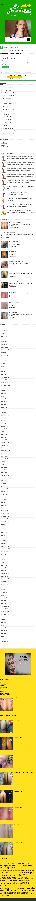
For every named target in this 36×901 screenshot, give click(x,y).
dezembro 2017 (5, 611)
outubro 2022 (5, 453)
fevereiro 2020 (5, 540)
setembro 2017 (5, 619)
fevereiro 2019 (5, 573)
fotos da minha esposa (14, 880)
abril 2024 (3, 404)
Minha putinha (3, 890)
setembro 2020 (5, 521)
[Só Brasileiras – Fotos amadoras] (18, 10)
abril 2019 (3, 568)
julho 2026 (4, 330)
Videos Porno (4, 143)
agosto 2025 (4, 360)
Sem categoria (6, 112)
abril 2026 (3, 339)
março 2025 (4, 374)
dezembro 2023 (5, 415)
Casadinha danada (27, 862)
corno (16, 868)
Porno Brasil (4, 146)
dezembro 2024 (5, 382)
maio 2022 (4, 467)
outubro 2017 (5, 617)
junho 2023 (4, 431)
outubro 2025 (5, 355)
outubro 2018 (5, 584)
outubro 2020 (5, 519)
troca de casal (5, 895)
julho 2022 (4, 461)
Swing (4, 125)
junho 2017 (4, 628)
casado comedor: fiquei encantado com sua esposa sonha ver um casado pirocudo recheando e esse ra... (20, 176)
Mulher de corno (14, 890)
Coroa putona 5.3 (5, 870)
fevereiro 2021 (5, 508)
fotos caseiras (19, 877)
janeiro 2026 (4, 347)
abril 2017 (3, 633)
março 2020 (4, 538)
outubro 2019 (5, 551)
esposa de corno (15, 872)
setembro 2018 (5, 587)
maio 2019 (4, 565)
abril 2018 (3, 600)
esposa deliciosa (24, 872)
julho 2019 (4, 559)
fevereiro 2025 (5, 377)
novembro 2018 (5, 581)
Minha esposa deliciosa (14, 886)
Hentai (4, 106)
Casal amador (5, 864)
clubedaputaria (27, 866)
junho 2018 (4, 595)
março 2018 (4, 603)
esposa (9, 872)
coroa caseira (30, 868)
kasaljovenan (9, 58)
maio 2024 (4, 401)
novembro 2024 (5, 385)
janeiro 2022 (4, 478)
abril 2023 (3, 437)
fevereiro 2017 (5, 639)
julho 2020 (4, 527)
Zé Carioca (5, 60)
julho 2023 (4, 429)
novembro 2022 (5, 450)
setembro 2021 (5, 489)
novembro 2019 (5, 549)
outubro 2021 (5, 486)
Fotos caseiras (23, 62)
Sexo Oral (6, 119)
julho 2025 (4, 363)
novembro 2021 (5, 483)
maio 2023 (4, 434)
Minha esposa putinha (5, 888)
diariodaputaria (22, 870)
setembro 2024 (5, 390)
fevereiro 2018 (5, 606)
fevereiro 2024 (5, 410)
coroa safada (14, 870)
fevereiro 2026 (5, 344)
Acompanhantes (7, 87)
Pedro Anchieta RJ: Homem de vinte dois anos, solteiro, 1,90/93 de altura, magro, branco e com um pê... (21, 212)
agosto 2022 (4, 459)
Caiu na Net (10, 862)
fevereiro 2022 (5, 475)
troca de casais (32, 893)
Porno (2, 142)
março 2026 (4, 341)
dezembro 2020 (5, 513)
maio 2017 (4, 630)
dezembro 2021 (5, 480)
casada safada (18, 862)
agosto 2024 (4, 393)
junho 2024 (4, 399)
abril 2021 (3, 502)
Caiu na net (4, 148)
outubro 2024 (5, 388)
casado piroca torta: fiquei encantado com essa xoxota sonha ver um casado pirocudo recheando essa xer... (20, 158)
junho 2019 (4, 562)
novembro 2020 (5, 516)
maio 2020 (4, 532)
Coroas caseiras (7, 95)
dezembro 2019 (5, 546)
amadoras (3, 862)
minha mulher (29, 888)
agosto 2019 (4, 557)
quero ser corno (26, 890)
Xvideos (3, 145)
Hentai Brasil (3, 690)
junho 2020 (4, 529)
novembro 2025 (5, 352)
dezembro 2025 (5, 350)
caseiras (12, 866)
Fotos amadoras (16, 62)
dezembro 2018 (5, 579)
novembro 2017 (5, 614)
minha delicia (17, 883)
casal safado (27, 864)
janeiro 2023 (4, 445)
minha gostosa (17, 888)
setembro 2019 (5, 554)
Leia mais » (5, 67)
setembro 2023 (5, 423)
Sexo (4, 114)
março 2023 (4, 440)
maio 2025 (4, 369)
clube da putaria (7, 868)
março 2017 (4, 636)
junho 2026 (4, 333)
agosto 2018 (4, 589)
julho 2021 (4, 494)
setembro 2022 (5, 456)
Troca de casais (7, 128)
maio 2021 (4, 499)
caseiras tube (19, 866)
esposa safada (13, 875)
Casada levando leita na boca (10, 47)
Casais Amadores (7, 62)
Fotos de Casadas (7, 103)
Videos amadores (7, 131)
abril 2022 (3, 470)
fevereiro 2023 (5, 442)
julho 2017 (4, 625)
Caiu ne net (6, 90)
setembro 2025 (5, 358)
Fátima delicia (6, 883)
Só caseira (5, 122)
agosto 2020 (4, 524)
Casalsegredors (5, 866)
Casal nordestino (17, 864)
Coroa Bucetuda (22, 868)
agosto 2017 (4, 622)
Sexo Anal (6, 116)
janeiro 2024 (4, 412)
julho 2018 (4, 592)
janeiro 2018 (4, 609)
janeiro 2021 (4, 510)
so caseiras (10, 892)
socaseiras (22, 892)
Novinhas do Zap (7, 109)
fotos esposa (26, 880)
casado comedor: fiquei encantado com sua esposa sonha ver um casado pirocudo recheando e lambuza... (20, 170)
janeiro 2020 (4, 543)
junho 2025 (4, 366)
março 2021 (4, 505)
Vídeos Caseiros (7, 133)
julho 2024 (4, 396)
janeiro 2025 (4, 380)
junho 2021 (4, 497)
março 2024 (4, 407)
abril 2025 (3, 371)
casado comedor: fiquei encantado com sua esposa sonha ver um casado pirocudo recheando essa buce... (20, 164)
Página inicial (3, 50)
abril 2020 (3, 535)
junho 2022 (4, 464)
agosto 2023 (4, 426)
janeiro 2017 (4, 641)
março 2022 (4, 472)
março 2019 (4, 570)
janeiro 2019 (4, 576)
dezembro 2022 (5, 448)
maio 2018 (4, 598)
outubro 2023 (5, 420)
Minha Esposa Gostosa (27, 886)
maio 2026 (4, 336)
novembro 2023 (5, 418)
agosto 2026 (4, 328)
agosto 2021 (4, 491)
